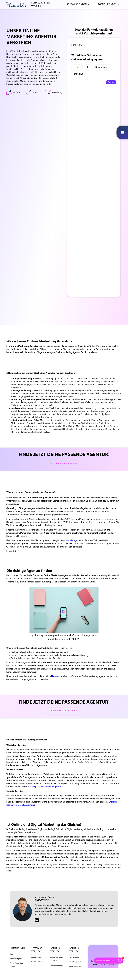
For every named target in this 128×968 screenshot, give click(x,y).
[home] (16, 4)
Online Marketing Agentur (56, 959)
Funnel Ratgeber (16, 959)
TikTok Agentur (75, 962)
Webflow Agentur (57, 965)
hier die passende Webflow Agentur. (44, 787)
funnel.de (70, 541)
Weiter (111, 82)
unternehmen (17, 948)
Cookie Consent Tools (37, 963)
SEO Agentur (74, 957)
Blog (11, 954)
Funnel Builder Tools (38, 957)
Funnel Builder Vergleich (40, 5)
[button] (77, 4)
